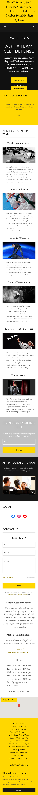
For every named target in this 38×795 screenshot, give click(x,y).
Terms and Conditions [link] (19, 752)
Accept (18, 790)
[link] (13, 516)
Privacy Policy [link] (11, 594)
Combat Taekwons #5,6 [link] (19, 738)
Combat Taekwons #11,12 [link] (19, 747)
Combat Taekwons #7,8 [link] (19, 741)
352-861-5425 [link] (19, 38)
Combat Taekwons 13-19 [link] (19, 758)
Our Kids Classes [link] (19, 729)
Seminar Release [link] (18, 755)
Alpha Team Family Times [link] (19, 735)
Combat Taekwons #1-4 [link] (19, 732)
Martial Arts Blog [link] (19, 726)
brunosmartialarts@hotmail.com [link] (19, 652)
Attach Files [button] (8, 577)
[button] (6, 27)
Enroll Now (19, 80)
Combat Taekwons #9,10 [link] (18, 744)
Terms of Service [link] (22, 594)
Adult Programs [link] (19, 723)
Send (19, 586)
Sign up (19, 450)
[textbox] (19, 442)
